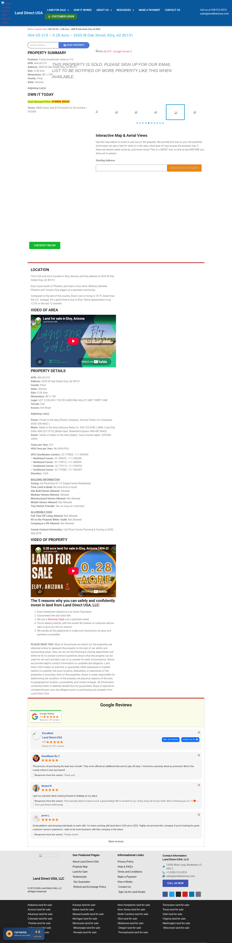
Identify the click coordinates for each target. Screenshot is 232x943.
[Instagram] (178, 894)
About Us (102, 10)
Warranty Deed (56, 619)
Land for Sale (56, 10)
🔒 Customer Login (61, 16)
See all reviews (170, 739)
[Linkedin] (191, 894)
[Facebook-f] (165, 894)
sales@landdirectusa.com (214, 13)
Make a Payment (149, 10)
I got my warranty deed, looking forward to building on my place (65, 795)
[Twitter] (171, 894)
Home (30, 29)
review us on (189, 739)
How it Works (83, 10)
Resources (124, 10)
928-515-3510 (219, 9)
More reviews (116, 841)
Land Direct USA (29, 13)
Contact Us (172, 10)
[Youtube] (185, 894)
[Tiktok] (198, 894)
